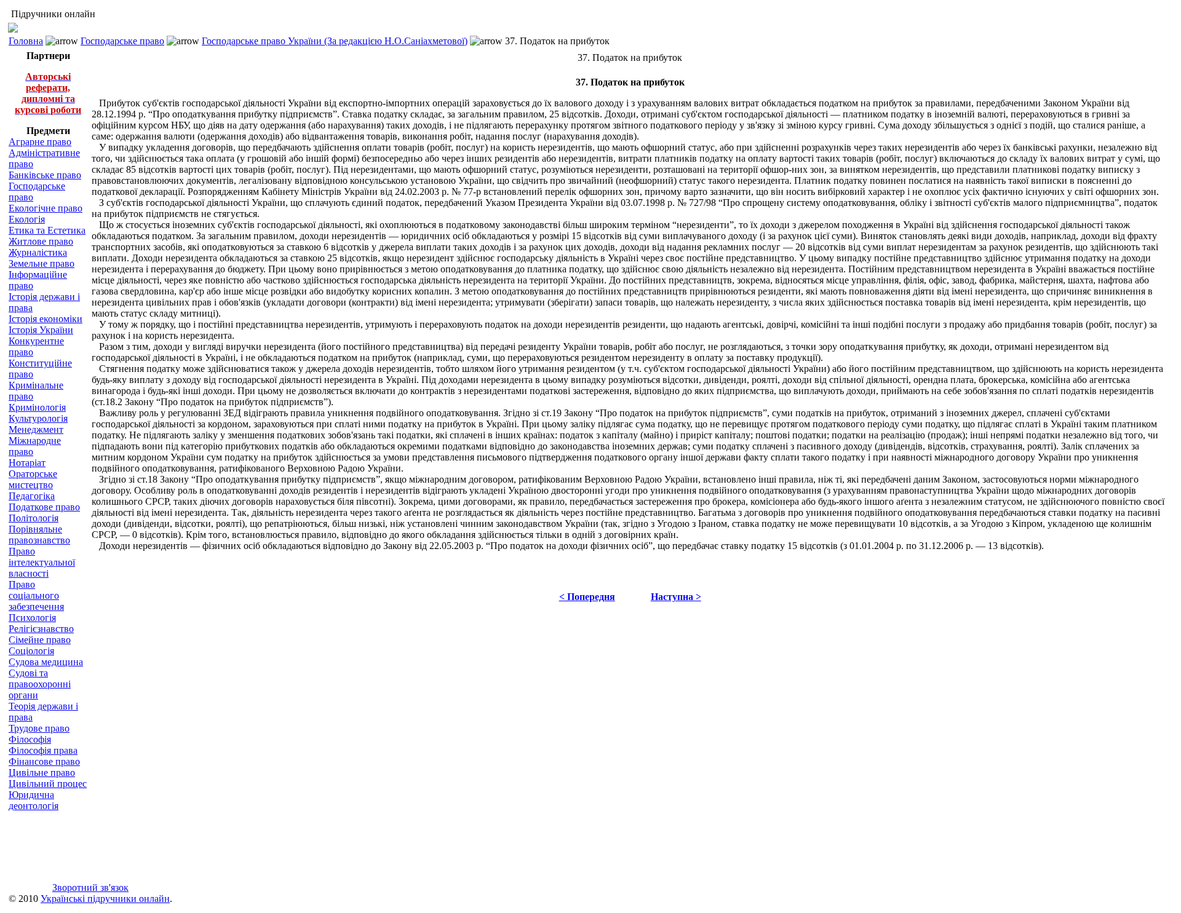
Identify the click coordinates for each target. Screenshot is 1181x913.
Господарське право (122, 41)
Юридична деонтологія (33, 800)
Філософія (30, 739)
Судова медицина (46, 662)
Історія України (41, 330)
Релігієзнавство (41, 628)
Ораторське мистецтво (33, 479)
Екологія (27, 219)
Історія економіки (45, 319)
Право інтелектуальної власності (42, 562)
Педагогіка (32, 496)
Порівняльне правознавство (39, 534)
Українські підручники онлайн (105, 898)
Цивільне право (42, 772)
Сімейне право (40, 639)
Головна (26, 41)
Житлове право (41, 241)
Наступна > (676, 596)
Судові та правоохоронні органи (40, 684)
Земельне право (41, 263)
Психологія (32, 617)
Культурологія (38, 418)
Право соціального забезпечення (36, 595)
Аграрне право (40, 141)
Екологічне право (45, 208)
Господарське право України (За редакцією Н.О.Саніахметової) (334, 41)
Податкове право (44, 507)
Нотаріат (27, 462)
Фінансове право (44, 761)
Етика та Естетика (47, 230)
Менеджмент (36, 429)
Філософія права (43, 750)
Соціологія (31, 651)
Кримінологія (37, 407)
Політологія (33, 518)
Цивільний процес (48, 783)
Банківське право (45, 175)
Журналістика (38, 252)
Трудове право (39, 728)
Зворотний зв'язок (90, 887)
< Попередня (587, 596)
